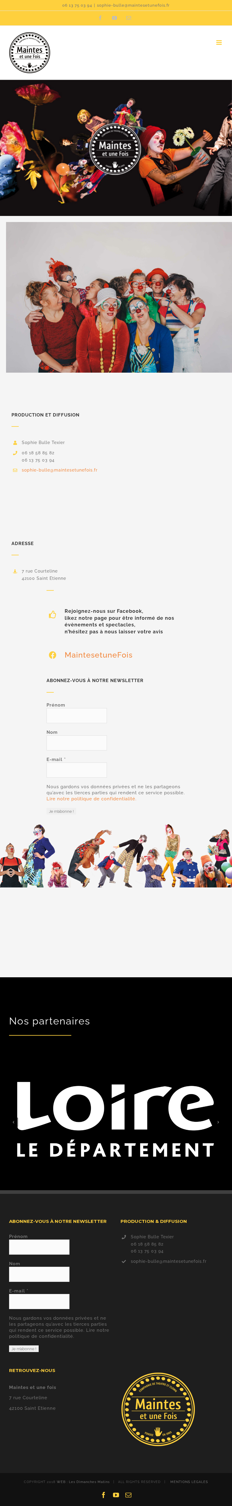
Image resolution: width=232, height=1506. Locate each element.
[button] (13, 1122)
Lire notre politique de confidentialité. (92, 799)
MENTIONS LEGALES (189, 1482)
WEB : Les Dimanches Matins (83, 1482)
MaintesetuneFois (99, 654)
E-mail (56, 759)
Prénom (56, 705)
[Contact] (116, 148)
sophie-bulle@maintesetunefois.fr (133, 5)
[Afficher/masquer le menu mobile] (219, 42)
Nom (52, 732)
